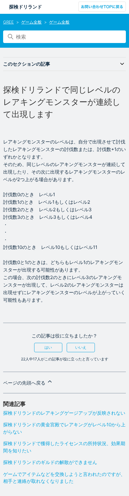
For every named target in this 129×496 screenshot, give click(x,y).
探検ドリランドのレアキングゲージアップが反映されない (64, 413)
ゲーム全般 (31, 21)
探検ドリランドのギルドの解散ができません (50, 462)
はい (48, 347)
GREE (8, 21)
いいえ (80, 347)
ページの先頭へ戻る (25, 383)
